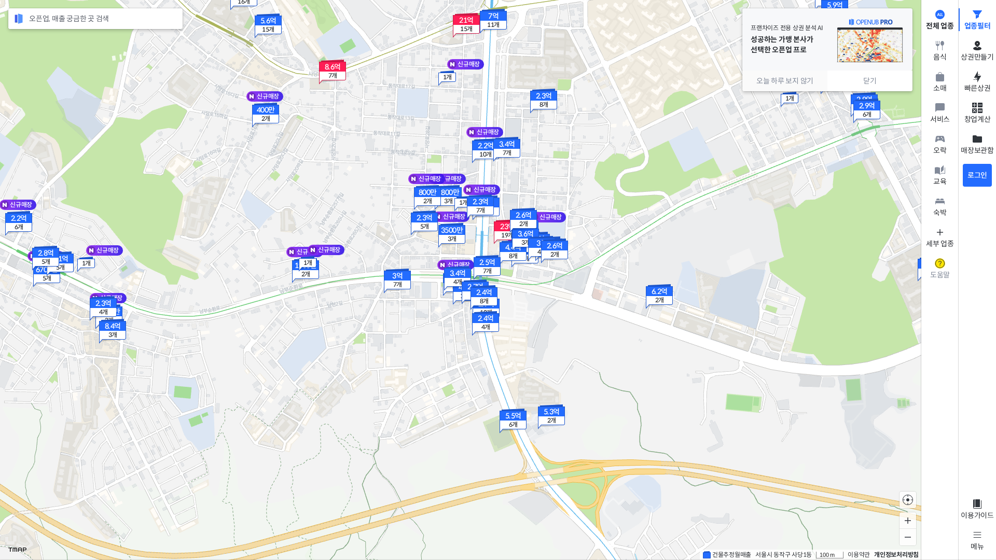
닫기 (870, 81)
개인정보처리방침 (896, 554)
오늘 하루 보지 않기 (784, 81)
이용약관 (859, 554)
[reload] (18, 18)
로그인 (977, 175)
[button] (18, 223)
